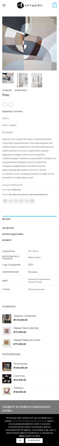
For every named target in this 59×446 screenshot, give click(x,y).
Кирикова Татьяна (12, 111)
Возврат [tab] (7, 240)
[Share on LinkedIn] (32, 201)
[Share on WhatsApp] (5, 201)
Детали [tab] (6, 219)
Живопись (21, 90)
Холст (38, 257)
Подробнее (34, 440)
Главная (7, 90)
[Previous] (7, 43)
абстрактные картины (18, 194)
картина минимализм (38, 194)
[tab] (29, 223)
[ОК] (55, 430)
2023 (30, 264)
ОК (20, 440)
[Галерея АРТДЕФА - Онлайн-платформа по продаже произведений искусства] (29, 5)
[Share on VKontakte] (26, 201)
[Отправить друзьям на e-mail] (15, 201)
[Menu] (4, 5)
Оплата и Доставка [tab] (12, 234)
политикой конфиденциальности (28, 421)
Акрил (31, 257)
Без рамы (33, 271)
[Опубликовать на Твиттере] (10, 201)
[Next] (52, 43)
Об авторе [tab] (8, 228)
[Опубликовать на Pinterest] (21, 201)
